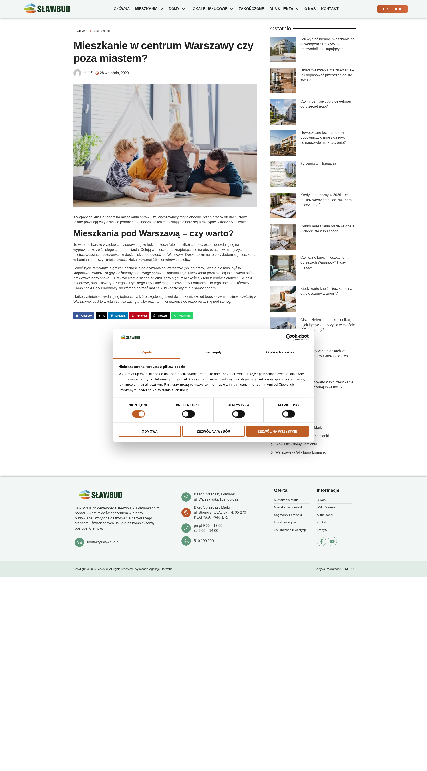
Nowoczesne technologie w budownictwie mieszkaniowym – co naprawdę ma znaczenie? (325, 137)
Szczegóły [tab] (213, 352)
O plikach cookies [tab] (280, 352)
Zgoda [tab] (147, 352)
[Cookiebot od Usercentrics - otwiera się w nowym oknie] (289, 337)
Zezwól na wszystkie (277, 431)
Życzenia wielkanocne (318, 164)
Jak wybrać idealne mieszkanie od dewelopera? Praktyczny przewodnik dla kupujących (327, 44)
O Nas (310, 9)
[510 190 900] (186, 541)
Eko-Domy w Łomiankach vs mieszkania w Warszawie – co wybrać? (324, 356)
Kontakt (330, 9)
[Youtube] (332, 541)
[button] (83, 315)
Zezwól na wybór (213, 431)
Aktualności (102, 30)
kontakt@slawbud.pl (103, 542)
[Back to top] (419, 749)
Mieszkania (146, 9)
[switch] (188, 413)
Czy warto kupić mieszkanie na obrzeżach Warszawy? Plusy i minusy (324, 262)
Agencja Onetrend (160, 569)
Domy (174, 9)
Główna (122, 9)
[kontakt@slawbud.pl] (79, 542)
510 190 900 (204, 541)
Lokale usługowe (209, 9)
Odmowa (150, 431)
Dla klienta (281, 9)
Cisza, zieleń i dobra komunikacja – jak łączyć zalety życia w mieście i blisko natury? (327, 325)
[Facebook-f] (321, 541)
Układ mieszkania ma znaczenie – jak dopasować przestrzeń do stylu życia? (327, 75)
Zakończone (251, 9)
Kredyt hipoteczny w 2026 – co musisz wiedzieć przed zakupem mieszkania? (326, 200)
